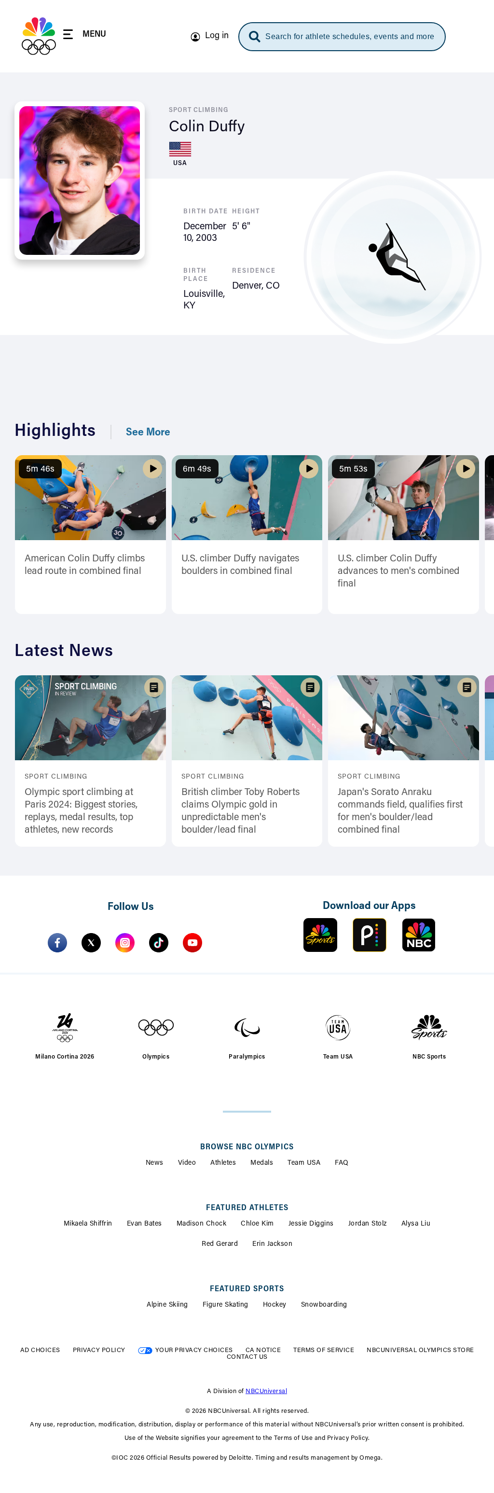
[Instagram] (125, 942)
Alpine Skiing (167, 1305)
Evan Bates (144, 1224)
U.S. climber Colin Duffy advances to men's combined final (398, 571)
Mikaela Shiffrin (88, 1224)
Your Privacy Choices (194, 1350)
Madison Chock (202, 1224)
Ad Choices (40, 1350)
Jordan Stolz (367, 1224)
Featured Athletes (247, 1208)
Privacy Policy (99, 1350)
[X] (91, 942)
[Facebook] (57, 942)
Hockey (275, 1305)
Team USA (304, 1163)
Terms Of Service (323, 1350)
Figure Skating (225, 1305)
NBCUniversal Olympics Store (420, 1350)
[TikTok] (158, 942)
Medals (261, 1163)
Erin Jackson (272, 1244)
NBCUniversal (266, 1391)
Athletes (223, 1163)
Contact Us (247, 1357)
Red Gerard (220, 1244)
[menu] (84, 35)
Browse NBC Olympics (247, 1147)
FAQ (342, 1163)
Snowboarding (324, 1305)
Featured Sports (247, 1289)
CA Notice (263, 1350)
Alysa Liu (416, 1224)
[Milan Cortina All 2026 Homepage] (38, 36)
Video (187, 1163)
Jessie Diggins (311, 1224)
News (155, 1163)
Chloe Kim (257, 1224)
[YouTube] (192, 942)
